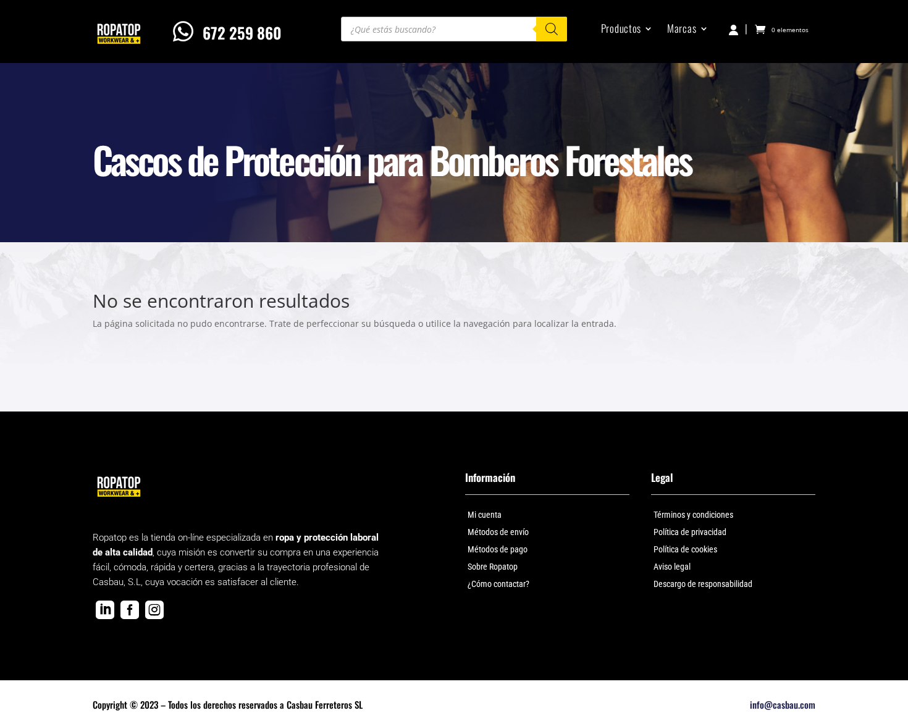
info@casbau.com (782, 704)
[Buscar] (551, 29)
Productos (621, 30)
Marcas (681, 30)
